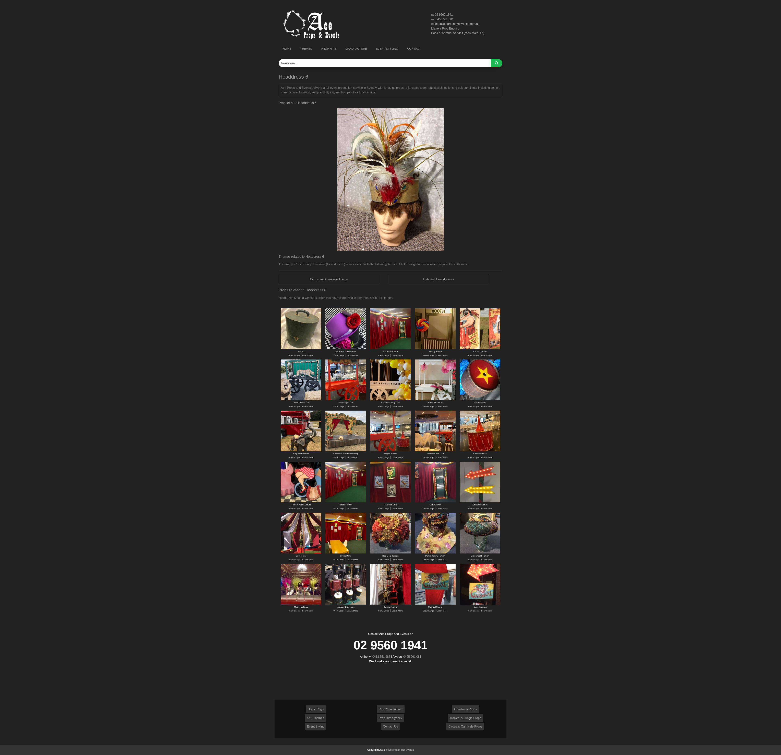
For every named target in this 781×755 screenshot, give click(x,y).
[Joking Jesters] (390, 604)
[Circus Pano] (345, 553)
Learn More (307, 355)
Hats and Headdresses (438, 279)
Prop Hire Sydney (390, 718)
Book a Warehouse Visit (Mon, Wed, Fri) (457, 33)
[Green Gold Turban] (480, 553)
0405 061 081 (445, 19)
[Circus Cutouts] (480, 348)
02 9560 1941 (444, 14)
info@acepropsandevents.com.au (457, 23)
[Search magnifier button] (496, 63)
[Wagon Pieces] (390, 450)
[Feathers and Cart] (435, 450)
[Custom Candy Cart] (390, 399)
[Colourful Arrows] (480, 502)
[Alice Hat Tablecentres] (345, 348)
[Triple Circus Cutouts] (301, 502)
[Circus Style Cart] (345, 399)
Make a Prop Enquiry (445, 28)
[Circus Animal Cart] (301, 399)
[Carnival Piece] (480, 450)
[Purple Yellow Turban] (435, 553)
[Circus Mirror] (435, 502)
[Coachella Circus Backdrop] (345, 450)
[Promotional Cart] (435, 399)
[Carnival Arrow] (480, 604)
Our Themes (315, 718)
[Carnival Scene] (435, 604)
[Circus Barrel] (480, 399)
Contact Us (390, 726)
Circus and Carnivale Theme (329, 279)
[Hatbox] (301, 348)
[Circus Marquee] (390, 348)
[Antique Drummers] (345, 604)
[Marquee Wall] (345, 502)
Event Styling (315, 726)
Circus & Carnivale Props (465, 726)
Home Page (316, 709)
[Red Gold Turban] (390, 553)
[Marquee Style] (390, 502)
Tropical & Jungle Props (465, 718)
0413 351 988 (381, 656)
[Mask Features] (301, 604)
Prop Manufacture (390, 709)
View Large (294, 355)
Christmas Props (465, 709)
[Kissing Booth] (435, 348)
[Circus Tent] (301, 553)
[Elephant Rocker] (301, 450)
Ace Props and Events (401, 749)
